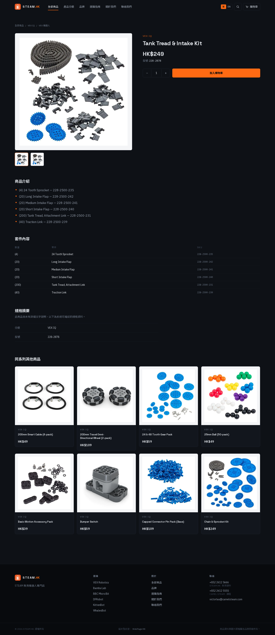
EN (229, 6)
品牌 (82, 6)
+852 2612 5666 (219, 582)
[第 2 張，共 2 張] (37, 159)
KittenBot (99, 605)
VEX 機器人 (44, 25)
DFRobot (98, 599)
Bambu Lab (99, 588)
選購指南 (95, 6)
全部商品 (53, 6)
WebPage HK (138, 629)
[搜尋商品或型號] (238, 6)
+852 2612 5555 (219, 590)
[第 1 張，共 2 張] (21, 159)
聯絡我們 (126, 6)
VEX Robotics (101, 582)
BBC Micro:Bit (101, 593)
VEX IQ (31, 25)
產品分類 (69, 6)
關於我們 (111, 6)
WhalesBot (99, 610)
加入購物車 (216, 73)
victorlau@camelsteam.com (226, 599)
